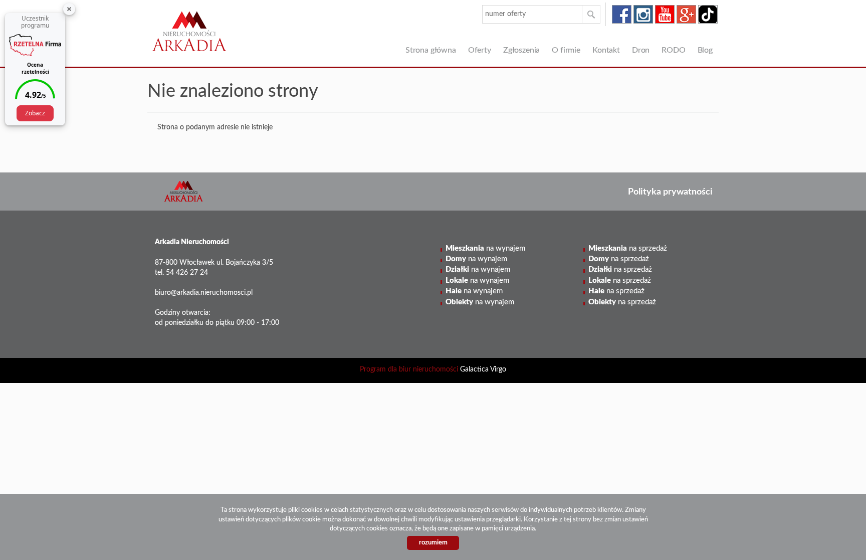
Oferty (479, 50)
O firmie (566, 50)
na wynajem (485, 248)
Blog (705, 50)
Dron (641, 50)
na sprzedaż (627, 248)
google (686, 14)
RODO (673, 50)
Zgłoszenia (521, 50)
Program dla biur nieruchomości (410, 369)
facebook (621, 14)
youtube (665, 14)
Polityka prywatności (670, 192)
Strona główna (430, 50)
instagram (643, 14)
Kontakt (606, 50)
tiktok (708, 14)
